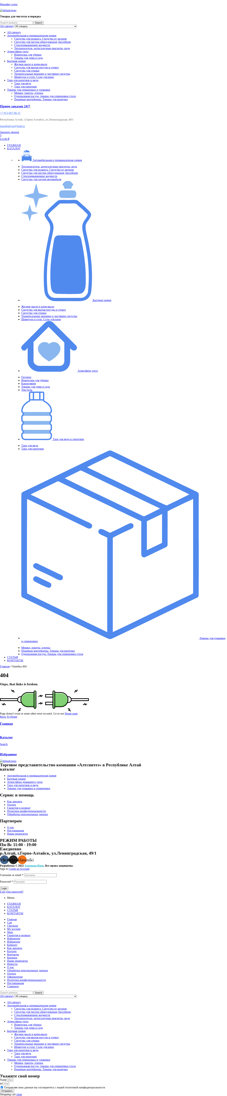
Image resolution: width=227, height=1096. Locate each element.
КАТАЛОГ (13, 906)
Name (3, 1079)
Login (4, 888)
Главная (5, 666)
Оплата (11, 973)
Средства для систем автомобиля (41, 179)
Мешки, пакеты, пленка (28, 92)
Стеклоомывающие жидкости (32, 45)
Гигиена (26, 377)
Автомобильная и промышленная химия (31, 35)
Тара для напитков (25, 86)
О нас (10, 967)
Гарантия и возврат (19, 935)
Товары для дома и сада (28, 57)
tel (1, 1083)
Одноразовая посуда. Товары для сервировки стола (52, 654)
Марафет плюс (9, 4)
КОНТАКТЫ (15, 913)
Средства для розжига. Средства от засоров (40, 38)
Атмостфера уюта (17, 51)
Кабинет (12, 944)
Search (38, 22)
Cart (9, 922)
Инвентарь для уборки (27, 54)
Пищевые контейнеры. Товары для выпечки (41, 99)
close (19, 1094)
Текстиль (26, 389)
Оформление (15, 976)
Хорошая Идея (34, 865)
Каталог (6, 737)
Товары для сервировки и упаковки (28, 89)
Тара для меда (22, 83)
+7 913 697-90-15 (10, 113)
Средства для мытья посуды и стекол (36, 67)
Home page (71, 713)
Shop (10, 932)
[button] (120, 163)
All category (14, 32)
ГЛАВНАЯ (14, 903)
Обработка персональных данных (27, 970)
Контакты (13, 954)
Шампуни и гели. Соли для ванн (34, 77)
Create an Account (19, 868)
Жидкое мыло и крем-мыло (30, 64)
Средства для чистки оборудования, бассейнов (42, 41)
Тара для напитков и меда (22, 80)
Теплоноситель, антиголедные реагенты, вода (42, 48)
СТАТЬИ (12, 910)
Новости (12, 964)
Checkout (12, 925)
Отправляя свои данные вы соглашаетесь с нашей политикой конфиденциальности (54, 1087)
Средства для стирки (26, 70)
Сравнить (13, 986)
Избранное (8, 754)
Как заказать (14, 948)
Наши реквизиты (17, 960)
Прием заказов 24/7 (15, 106)
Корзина (12, 957)
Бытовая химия (16, 61)
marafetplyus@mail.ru (12, 126)
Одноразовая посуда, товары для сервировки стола (45, 96)
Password (6, 881)
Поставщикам (15, 983)
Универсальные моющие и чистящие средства (42, 73)
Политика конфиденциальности (26, 979)
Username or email (11, 875)
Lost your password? (11, 891)
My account (13, 928)
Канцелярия (28, 383)
